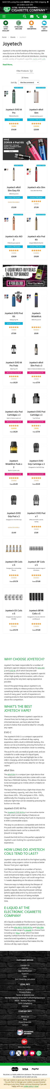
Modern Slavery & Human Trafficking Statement (25, 997)
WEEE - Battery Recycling (25, 1000)
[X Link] (18, 1053)
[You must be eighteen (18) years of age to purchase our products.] (24, 1041)
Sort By (14, 82)
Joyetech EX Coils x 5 (13, 612)
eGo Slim (40, 927)
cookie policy (28, 1086)
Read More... (8, 64)
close (36, 1086)
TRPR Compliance (25, 1003)
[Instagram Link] (25, 1053)
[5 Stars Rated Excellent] (5, 23)
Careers (25, 1025)
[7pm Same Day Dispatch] (44, 23)
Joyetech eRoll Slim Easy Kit (14, 189)
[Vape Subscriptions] (31, 23)
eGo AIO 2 (18, 927)
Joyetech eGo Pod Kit (36, 238)
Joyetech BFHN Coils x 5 (36, 612)
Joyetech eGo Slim (36, 187)
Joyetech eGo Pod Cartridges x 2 (13, 413)
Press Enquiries (25, 1022)
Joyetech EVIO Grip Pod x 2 (14, 515)
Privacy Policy (25, 992)
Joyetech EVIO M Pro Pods (14, 364)
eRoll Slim (11, 774)
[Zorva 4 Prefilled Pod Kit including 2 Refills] (25, 149)
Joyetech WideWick (36, 315)
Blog (25, 1019)
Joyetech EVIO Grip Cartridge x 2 (36, 462)
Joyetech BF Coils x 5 (36, 563)
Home (4, 37)
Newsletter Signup (31, 16)
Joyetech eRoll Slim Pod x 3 (36, 364)
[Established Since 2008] (18, 23)
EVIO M (12, 670)
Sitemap (25, 1006)
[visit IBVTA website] (25, 1032)
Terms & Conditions (25, 989)
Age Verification (25, 971)
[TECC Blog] (38, 1053)
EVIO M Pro (27, 927)
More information (24, 1047)
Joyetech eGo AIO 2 (13, 238)
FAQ (25, 976)
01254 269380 (38, 16)
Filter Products (23, 71)
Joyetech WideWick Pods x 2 (13, 464)
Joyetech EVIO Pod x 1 (36, 515)
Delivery (25, 968)
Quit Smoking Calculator (25, 979)
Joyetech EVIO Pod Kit (14, 315)
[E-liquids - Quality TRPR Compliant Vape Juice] (25, 276)
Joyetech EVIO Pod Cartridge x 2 (36, 413)
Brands (13, 37)
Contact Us (25, 965)
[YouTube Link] (32, 1053)
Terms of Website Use (25, 995)
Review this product (13, 202)
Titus (18, 933)
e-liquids (27, 930)
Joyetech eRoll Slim (36, 111)
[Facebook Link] (12, 1053)
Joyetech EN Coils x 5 (13, 563)
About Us (25, 1016)
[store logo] (25, 9)
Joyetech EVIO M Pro (14, 111)
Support (25, 973)
